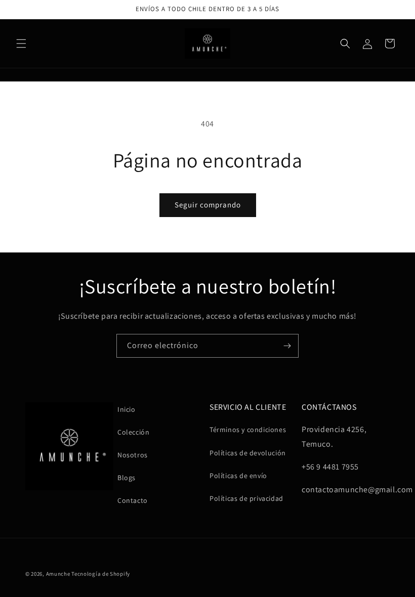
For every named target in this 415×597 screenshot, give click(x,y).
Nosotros (132, 454)
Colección (133, 432)
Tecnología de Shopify (100, 573)
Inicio (126, 409)
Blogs (126, 477)
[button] (21, 43)
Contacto (132, 500)
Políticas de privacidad (246, 498)
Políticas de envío (238, 475)
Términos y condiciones (248, 429)
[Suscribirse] (287, 346)
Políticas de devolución (248, 452)
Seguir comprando (208, 204)
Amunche (58, 573)
